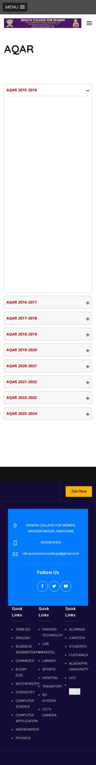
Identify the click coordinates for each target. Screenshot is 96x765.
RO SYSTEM (48, 698)
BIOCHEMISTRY (21, 684)
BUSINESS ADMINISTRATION (21, 649)
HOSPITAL (48, 678)
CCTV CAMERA (48, 712)
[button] (15, 7)
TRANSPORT (48, 686)
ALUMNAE (74, 629)
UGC (72, 678)
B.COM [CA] (21, 672)
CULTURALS (74, 655)
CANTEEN (74, 638)
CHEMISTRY (21, 692)
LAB (45, 644)
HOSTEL (48, 652)
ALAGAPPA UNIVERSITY (74, 666)
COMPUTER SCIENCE (21, 704)
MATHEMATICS (21, 729)
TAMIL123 (21, 629)
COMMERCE (21, 661)
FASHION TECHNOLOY (48, 632)
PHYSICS (21, 738)
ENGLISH (21, 638)
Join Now (79, 491)
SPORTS (48, 669)
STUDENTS (74, 646)
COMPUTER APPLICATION (21, 718)
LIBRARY (48, 661)
